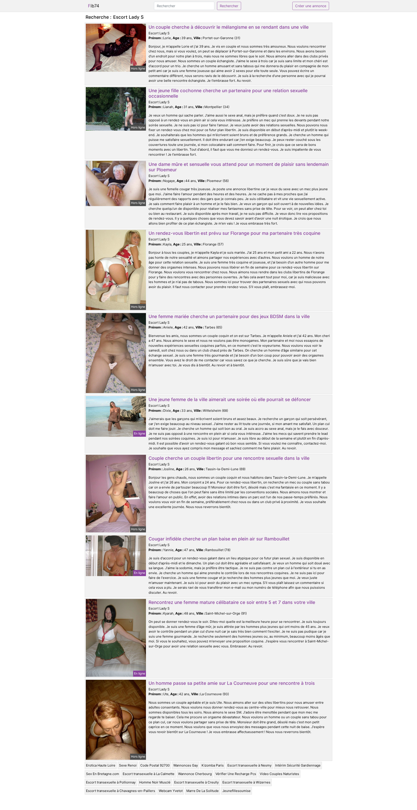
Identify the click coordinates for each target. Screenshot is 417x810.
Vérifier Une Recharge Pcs (235, 774)
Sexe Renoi (128, 765)
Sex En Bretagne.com (102, 774)
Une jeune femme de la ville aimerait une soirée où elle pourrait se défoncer (230, 399)
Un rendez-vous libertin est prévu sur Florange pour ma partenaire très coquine (234, 233)
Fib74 (93, 5)
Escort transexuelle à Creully (196, 782)
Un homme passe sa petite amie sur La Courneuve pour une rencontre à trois (232, 683)
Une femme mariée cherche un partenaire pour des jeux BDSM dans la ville (229, 316)
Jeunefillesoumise (236, 791)
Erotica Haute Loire (100, 765)
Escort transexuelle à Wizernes (246, 782)
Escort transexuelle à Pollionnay (111, 782)
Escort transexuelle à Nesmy (249, 765)
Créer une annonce (310, 6)
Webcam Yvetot (171, 791)
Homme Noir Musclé (154, 782)
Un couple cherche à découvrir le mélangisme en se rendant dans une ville (229, 27)
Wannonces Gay (185, 765)
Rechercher (229, 6)
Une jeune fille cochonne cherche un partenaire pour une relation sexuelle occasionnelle (228, 93)
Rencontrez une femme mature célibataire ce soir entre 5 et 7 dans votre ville (232, 602)
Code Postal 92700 (155, 765)
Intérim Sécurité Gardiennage (298, 765)
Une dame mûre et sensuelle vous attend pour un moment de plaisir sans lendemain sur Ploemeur (239, 167)
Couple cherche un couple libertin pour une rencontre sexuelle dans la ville (229, 458)
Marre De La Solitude (202, 791)
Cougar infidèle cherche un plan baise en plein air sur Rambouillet (219, 539)
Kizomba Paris (213, 765)
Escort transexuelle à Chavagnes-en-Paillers (120, 791)
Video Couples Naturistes (279, 774)
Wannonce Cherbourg (195, 774)
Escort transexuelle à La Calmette (148, 774)
